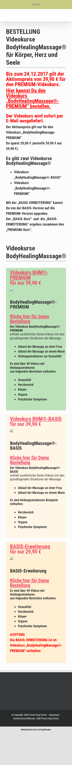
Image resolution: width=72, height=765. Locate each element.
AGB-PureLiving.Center (47, 718)
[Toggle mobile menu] (64, 15)
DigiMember (45, 729)
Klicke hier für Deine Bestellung (29, 319)
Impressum (54, 715)
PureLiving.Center (38, 715)
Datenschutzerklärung (24, 718)
